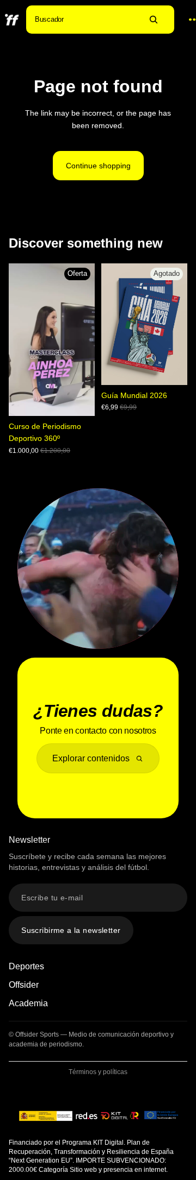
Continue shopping (98, 165)
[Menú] (187, 19)
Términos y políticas (98, 1072)
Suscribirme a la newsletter (70, 930)
